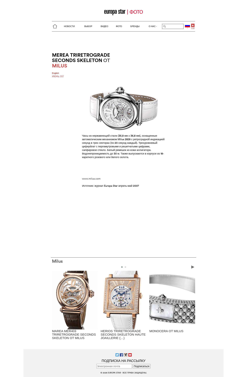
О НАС (152, 26)
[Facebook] (121, 354)
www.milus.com (91, 178)
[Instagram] (126, 354)
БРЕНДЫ (135, 26)
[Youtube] (130, 354)
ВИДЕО (104, 26)
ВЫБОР (88, 26)
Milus (57, 261)
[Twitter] (117, 354)
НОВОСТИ (69, 26)
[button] (122, 267)
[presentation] (54, 267)
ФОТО (119, 26)
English (55, 73)
